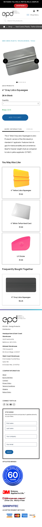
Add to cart (15, 117)
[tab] (13, 129)
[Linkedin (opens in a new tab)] (7, 404)
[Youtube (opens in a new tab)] (10, 404)
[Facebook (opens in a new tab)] (4, 404)
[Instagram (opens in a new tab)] (14, 404)
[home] (14, 319)
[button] (37, 10)
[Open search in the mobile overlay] (21, 21)
